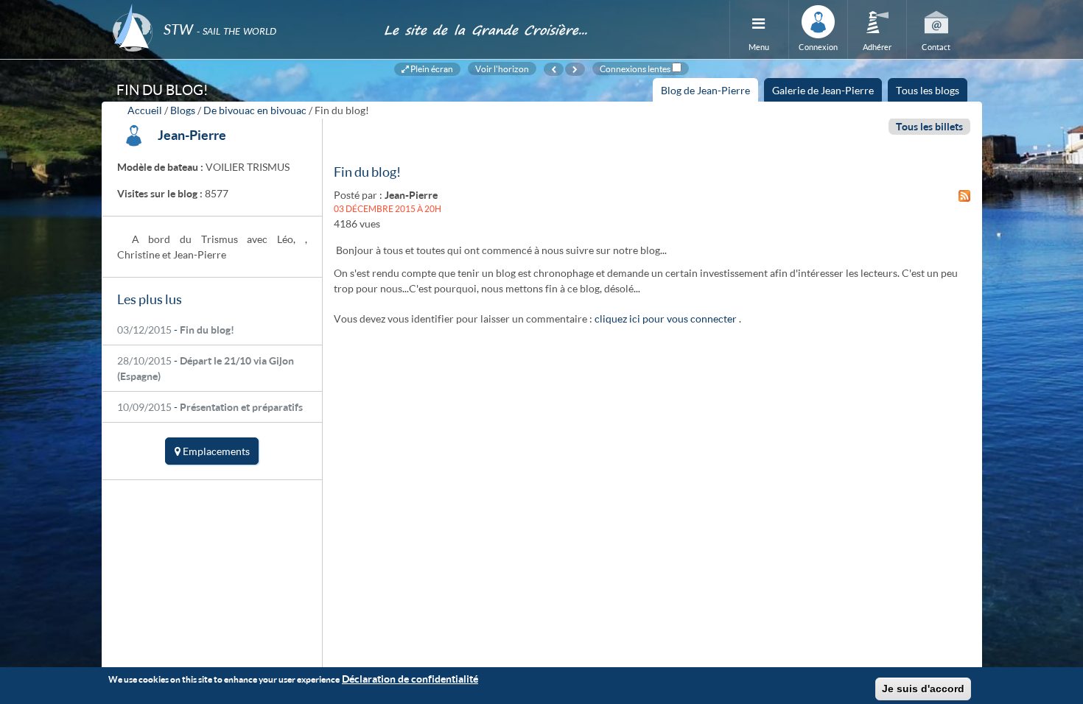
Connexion (818, 47)
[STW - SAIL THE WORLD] (239, 9)
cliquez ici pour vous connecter (666, 318)
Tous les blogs (927, 90)
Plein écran (431, 68)
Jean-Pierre (192, 135)
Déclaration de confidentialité (410, 678)
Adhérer (877, 47)
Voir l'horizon (502, 68)
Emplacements (215, 451)
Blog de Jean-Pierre (709, 93)
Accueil (144, 110)
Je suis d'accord (923, 688)
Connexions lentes (635, 68)
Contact (936, 47)
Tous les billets (929, 126)
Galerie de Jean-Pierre (823, 90)
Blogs (182, 110)
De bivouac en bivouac (254, 110)
